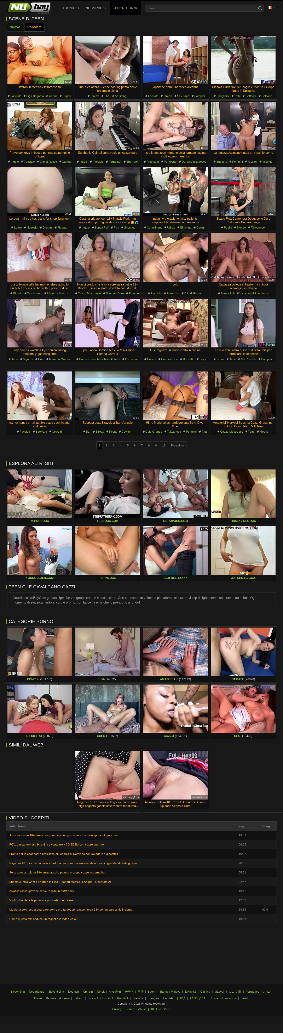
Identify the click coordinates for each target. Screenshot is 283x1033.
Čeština (205, 991)
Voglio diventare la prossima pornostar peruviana (41, 900)
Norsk (101, 991)
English (168, 998)
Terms (130, 1009)
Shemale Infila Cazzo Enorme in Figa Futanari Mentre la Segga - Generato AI (60, 881)
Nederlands (36, 991)
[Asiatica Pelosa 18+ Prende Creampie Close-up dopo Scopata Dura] (175, 775)
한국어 (129, 991)
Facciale (15, 96)
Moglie (264, 431)
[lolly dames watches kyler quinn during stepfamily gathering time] (39, 323)
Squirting (121, 96)
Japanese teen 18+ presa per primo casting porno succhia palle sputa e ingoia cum (64, 835)
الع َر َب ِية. (235, 991)
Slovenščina (56, 991)
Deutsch (73, 991)
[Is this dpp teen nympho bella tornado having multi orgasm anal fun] (175, 126)
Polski (38, 998)
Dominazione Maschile (94, 359)
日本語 (181, 998)
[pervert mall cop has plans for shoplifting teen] (39, 191)
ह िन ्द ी (197, 998)
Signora (28, 359)
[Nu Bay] (28, 8)
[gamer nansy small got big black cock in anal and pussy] (39, 395)
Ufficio (171, 227)
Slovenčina (18, 991)
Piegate (62, 227)
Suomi (152, 991)
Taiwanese (258, 227)
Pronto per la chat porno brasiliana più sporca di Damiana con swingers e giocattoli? (64, 853)
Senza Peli (102, 227)
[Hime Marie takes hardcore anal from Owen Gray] (175, 395)
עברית (267, 991)
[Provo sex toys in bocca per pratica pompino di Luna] (39, 126)
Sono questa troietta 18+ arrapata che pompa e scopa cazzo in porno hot (57, 872)
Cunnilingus (154, 227)
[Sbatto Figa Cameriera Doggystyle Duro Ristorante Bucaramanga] (243, 191)
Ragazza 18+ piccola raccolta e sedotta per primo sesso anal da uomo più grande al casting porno (73, 863)
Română (122, 998)
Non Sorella (248, 359)
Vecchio (267, 161)
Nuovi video (96, 8)
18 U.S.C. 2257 (161, 1009)
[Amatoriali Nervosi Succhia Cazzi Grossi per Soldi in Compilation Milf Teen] (243, 395)
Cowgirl (201, 227)
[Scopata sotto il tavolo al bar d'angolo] (107, 395)
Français (153, 998)
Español (107, 998)
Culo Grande (153, 431)
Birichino (185, 227)
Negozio (32, 227)
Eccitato (153, 96)
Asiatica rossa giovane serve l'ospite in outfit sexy (41, 891)
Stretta (95, 96)
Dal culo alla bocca (194, 161)
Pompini (199, 96)
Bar (88, 431)
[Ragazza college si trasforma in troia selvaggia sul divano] (243, 257)
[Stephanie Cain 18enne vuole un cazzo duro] (107, 126)
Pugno (67, 96)
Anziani (252, 161)
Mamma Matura (57, 293)
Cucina (151, 359)
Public (228, 227)
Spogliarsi (222, 96)
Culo (41, 359)
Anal (204, 431)
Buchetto (189, 359)
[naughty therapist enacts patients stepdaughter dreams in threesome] (175, 191)
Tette (237, 96)
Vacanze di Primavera (253, 293)
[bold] (175, 257)
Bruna (221, 359)
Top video (71, 8)
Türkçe (213, 998)
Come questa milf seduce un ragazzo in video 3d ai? (43, 919)
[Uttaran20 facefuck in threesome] (39, 60)
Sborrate (132, 161)
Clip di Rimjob (193, 293)
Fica (116, 227)
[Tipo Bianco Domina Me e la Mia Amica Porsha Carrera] (107, 323)
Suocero (221, 161)
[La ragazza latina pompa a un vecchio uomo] (243, 126)
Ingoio (15, 161)
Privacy (117, 1009)
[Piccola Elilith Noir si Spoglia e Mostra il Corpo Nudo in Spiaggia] (243, 60)
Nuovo (15, 27)
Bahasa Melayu (170, 991)
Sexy (203, 359)
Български (229, 998)
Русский (92, 998)
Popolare (34, 27)
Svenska (138, 998)
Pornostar (115, 161)
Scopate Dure (115, 293)
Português (252, 991)
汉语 (141, 991)
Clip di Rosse (48, 161)
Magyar (219, 991)
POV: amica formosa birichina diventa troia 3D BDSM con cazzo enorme (56, 844)
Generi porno (125, 8)
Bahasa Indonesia (58, 998)
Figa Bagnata (35, 96)
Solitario (267, 96)
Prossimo (177, 445)
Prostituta (152, 161)
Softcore (251, 96)
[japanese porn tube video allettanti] (175, 60)
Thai (107, 96)
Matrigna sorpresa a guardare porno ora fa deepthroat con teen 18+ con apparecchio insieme (70, 909)
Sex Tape (183, 96)
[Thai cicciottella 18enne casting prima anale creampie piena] (107, 60)
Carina (53, 96)
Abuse (142, 1009)
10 (164, 445)
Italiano (78, 998)
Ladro (18, 227)
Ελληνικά (190, 991)
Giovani (47, 227)
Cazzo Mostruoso (89, 293)
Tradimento (34, 293)
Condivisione (169, 359)
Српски (88, 991)
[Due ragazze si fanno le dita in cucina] (175, 323)
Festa (113, 431)
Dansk (245, 998)
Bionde (241, 227)
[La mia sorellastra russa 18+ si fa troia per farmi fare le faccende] (243, 323)
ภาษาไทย (115, 991)
